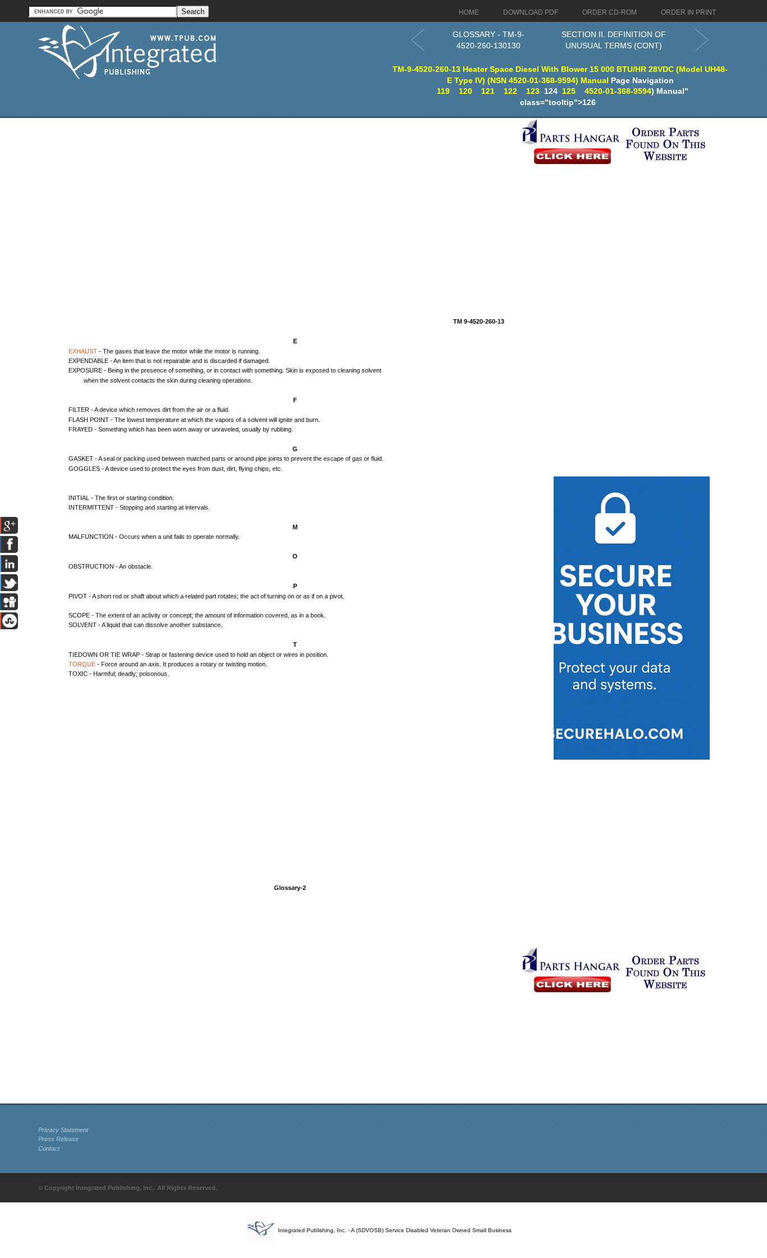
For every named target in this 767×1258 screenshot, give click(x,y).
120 (465, 91)
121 (488, 91)
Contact (49, 1148)
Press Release (58, 1139)
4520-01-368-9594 (618, 91)
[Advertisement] (276, 196)
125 (569, 91)
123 (533, 91)
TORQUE (82, 664)
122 (510, 91)
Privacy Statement (63, 1130)
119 (443, 91)
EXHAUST (83, 351)
